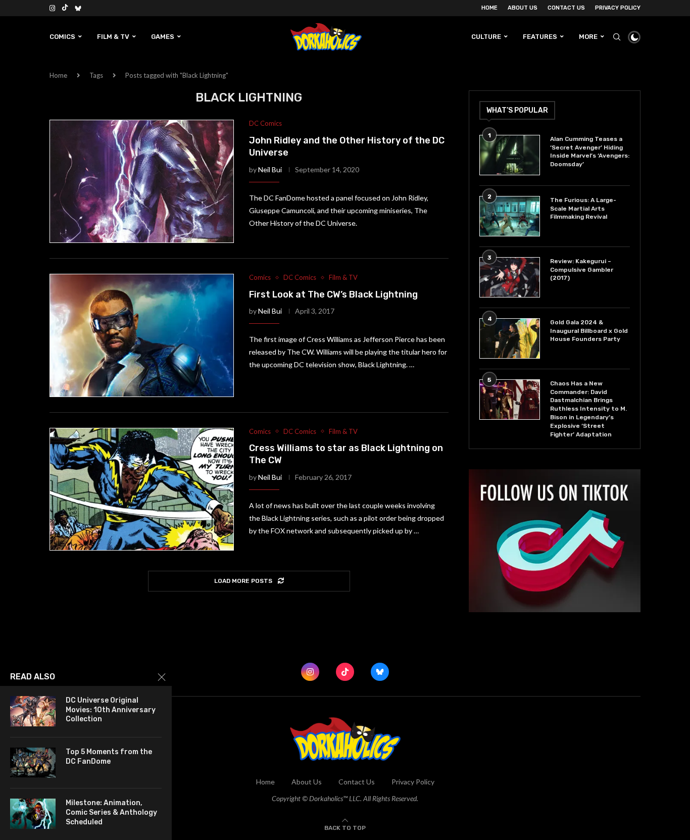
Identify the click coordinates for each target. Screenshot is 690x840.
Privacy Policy (617, 8)
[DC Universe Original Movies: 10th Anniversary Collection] (33, 711)
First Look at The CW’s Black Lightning (333, 294)
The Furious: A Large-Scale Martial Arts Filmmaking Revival (583, 208)
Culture (486, 36)
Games (162, 36)
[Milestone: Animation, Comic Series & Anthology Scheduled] (33, 814)
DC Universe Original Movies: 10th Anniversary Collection (111, 710)
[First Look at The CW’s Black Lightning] (142, 335)
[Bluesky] (78, 8)
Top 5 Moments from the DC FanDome (109, 757)
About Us (522, 8)
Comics (62, 36)
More (588, 36)
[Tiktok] (65, 8)
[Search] (617, 37)
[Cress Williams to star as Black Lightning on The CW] (142, 489)
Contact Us (566, 8)
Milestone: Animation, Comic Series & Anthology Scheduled (111, 812)
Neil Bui (270, 169)
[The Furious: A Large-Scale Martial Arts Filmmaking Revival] (509, 216)
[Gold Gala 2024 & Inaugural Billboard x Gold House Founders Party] (509, 338)
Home (489, 8)
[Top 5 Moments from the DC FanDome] (33, 763)
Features (540, 36)
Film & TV (113, 36)
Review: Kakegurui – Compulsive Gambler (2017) (581, 270)
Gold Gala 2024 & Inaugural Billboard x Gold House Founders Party (589, 331)
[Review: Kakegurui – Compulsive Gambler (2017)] (509, 277)
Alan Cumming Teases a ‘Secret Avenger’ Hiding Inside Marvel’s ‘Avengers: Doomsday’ (589, 151)
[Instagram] (52, 8)
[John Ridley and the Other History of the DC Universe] (142, 181)
